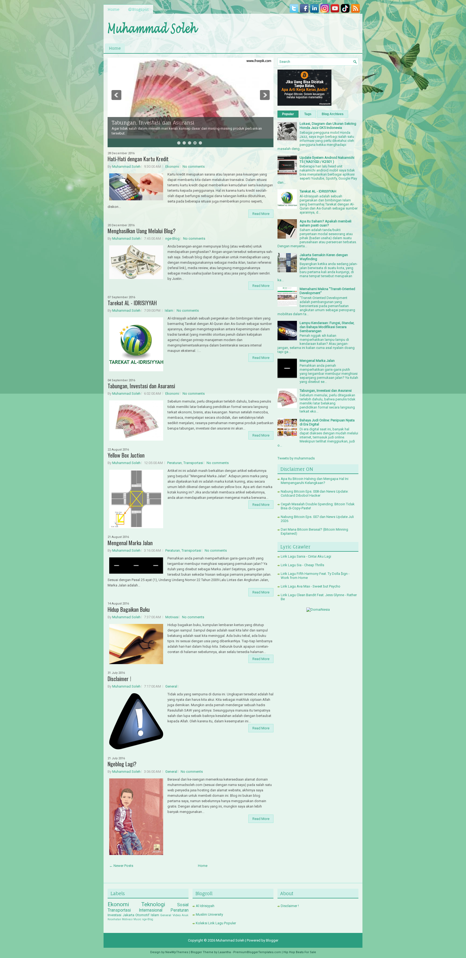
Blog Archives (333, 114)
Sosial (183, 904)
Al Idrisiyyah (205, 906)
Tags (307, 114)
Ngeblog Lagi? (122, 764)
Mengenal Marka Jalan (130, 542)
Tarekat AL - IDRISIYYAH (132, 302)
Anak (185, 915)
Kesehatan (114, 919)
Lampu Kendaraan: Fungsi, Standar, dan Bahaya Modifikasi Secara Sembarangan (327, 327)
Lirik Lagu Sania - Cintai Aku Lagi (306, 556)
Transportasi (193, 463)
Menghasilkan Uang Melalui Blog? (142, 231)
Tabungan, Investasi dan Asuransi (153, 123)
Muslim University (209, 914)
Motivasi (172, 617)
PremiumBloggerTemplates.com (257, 952)
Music (137, 919)
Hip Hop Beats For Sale (299, 952)
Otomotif (142, 915)
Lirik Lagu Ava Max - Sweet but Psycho (310, 586)
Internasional (150, 910)
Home (113, 9)
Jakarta (128, 915)
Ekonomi (172, 166)
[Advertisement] (295, 27)
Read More (260, 214)
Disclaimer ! (119, 678)
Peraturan (174, 463)
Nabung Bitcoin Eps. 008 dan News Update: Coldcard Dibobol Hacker (314, 493)
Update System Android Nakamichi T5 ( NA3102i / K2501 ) (327, 160)
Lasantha (224, 952)
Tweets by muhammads (296, 458)
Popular (288, 114)
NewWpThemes (176, 952)
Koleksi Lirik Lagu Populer (216, 923)
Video (177, 915)
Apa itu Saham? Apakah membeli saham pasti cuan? (325, 223)
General (171, 686)
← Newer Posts (121, 866)
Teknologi (153, 904)
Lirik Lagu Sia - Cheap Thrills (302, 565)
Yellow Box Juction (126, 455)
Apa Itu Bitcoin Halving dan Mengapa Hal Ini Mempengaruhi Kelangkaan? (314, 481)
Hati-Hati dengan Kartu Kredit (138, 159)
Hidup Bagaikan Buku (129, 609)
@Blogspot (138, 9)
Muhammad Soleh (126, 166)
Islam (169, 310)
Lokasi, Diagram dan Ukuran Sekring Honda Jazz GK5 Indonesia (328, 126)
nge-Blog (172, 238)
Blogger (272, 940)
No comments (194, 166)
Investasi (114, 915)
